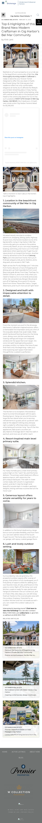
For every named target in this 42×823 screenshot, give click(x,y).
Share (39, 23)
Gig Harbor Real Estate (9, 19)
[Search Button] (38, 15)
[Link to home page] (11, 3)
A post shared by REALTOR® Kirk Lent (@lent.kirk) (21, 162)
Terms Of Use (13, 812)
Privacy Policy (27, 812)
